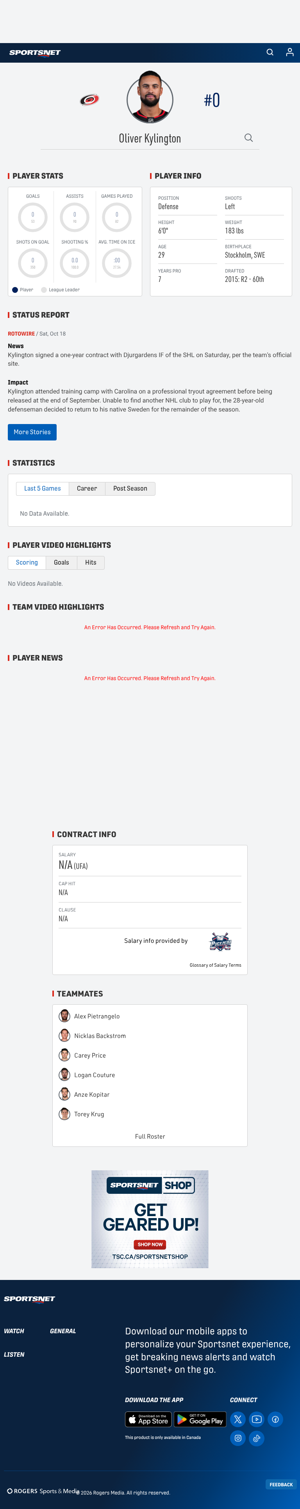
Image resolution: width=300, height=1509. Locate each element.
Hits (90, 562)
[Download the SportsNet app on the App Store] (148, 1418)
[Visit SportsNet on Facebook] (275, 1418)
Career (87, 488)
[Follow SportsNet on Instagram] (238, 1437)
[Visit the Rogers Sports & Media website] (43, 1491)
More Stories (32, 432)
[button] (269, 53)
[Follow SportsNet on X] (238, 1418)
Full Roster (150, 1136)
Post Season (130, 488)
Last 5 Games (42, 488)
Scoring (27, 562)
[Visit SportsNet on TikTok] (256, 1438)
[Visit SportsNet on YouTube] (256, 1418)
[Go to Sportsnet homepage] (35, 54)
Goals (61, 562)
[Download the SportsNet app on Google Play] (200, 1418)
